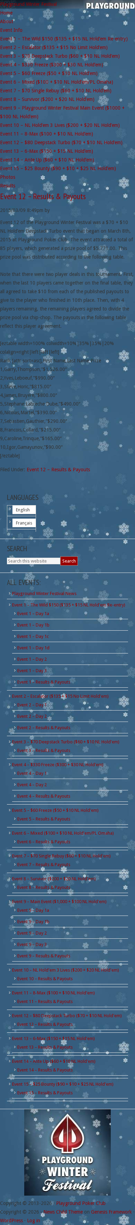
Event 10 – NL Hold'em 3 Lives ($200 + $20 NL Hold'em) (65, 970)
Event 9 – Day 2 (32, 933)
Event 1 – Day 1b (33, 625)
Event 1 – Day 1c (33, 636)
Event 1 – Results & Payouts (43, 682)
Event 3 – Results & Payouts (43, 750)
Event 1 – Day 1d (33, 647)
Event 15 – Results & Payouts (45, 1092)
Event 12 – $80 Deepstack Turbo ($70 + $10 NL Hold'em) (67, 1015)
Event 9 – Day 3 (32, 944)
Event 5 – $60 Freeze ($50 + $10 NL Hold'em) (55, 810)
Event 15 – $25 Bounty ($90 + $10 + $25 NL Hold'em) (63, 1084)
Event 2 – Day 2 (32, 716)
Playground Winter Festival (28, 4)
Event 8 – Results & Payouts (43, 887)
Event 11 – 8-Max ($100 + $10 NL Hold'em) (53, 992)
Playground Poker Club (81, 1203)
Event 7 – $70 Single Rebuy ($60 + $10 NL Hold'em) (61, 856)
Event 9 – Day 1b (33, 921)
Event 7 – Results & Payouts (43, 864)
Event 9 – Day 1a (33, 910)
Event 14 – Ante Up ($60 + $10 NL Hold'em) (54, 1061)
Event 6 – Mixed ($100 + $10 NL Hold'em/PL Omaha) (63, 833)
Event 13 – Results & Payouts (45, 1047)
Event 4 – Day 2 (32, 784)
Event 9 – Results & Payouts (43, 955)
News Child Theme (63, 1212)
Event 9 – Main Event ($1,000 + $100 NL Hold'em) (59, 901)
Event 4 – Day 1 (32, 773)
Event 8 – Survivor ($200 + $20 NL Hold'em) (54, 878)
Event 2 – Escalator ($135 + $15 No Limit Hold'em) (60, 696)
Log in (33, 1220)
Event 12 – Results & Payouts (43, 196)
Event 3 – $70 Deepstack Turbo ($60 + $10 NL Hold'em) (65, 741)
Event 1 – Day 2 (32, 659)
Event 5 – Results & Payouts (43, 819)
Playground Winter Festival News (44, 593)
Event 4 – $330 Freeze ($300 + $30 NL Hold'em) (58, 764)
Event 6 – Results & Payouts (43, 841)
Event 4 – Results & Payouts (43, 796)
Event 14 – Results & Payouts (45, 1070)
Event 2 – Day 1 (32, 704)
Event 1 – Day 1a (33, 613)
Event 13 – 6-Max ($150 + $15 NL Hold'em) (53, 1038)
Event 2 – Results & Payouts (43, 727)
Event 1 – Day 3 (32, 670)
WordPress (11, 1220)
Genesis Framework (111, 1212)
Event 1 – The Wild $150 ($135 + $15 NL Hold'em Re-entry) (68, 604)
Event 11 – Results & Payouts (45, 1001)
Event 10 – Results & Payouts (45, 978)
